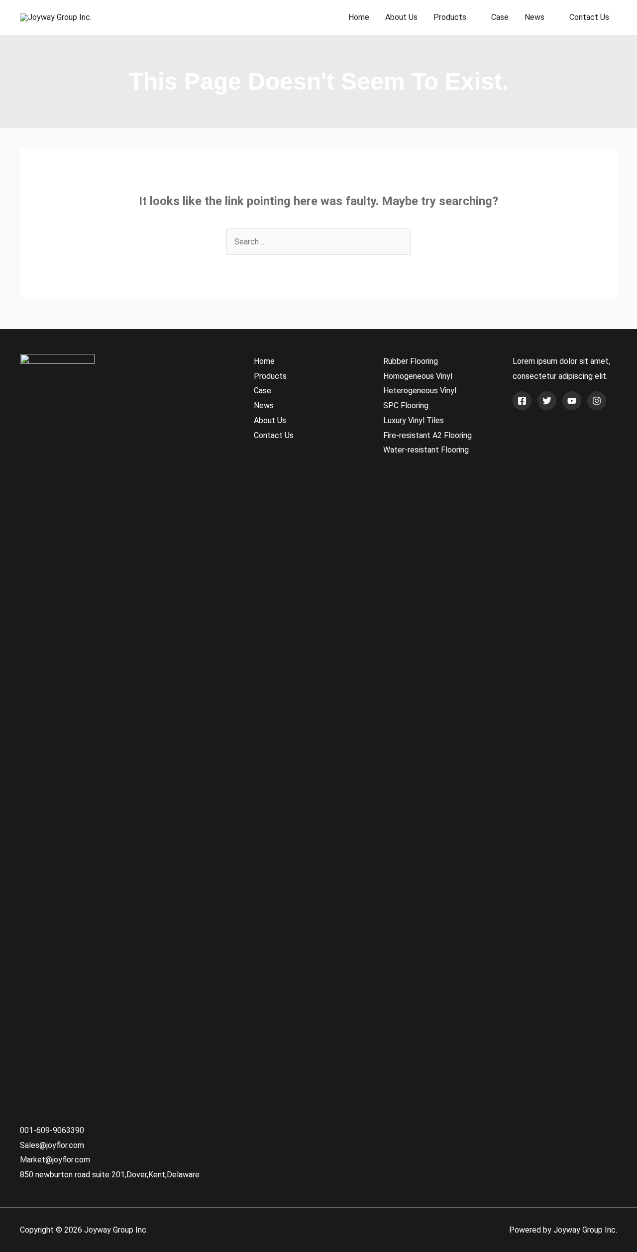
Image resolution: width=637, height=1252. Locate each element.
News (534, 17)
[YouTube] (571, 400)
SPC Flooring (405, 405)
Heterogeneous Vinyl (419, 390)
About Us (401, 17)
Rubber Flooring (410, 361)
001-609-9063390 (52, 1130)
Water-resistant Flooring (426, 450)
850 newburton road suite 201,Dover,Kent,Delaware (110, 1174)
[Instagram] (596, 400)
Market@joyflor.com (55, 1159)
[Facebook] (522, 400)
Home (358, 17)
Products (449, 17)
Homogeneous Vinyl (417, 376)
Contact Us (589, 17)
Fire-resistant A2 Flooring (427, 435)
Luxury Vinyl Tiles (413, 420)
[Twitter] (546, 400)
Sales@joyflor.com (52, 1145)
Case (500, 17)
